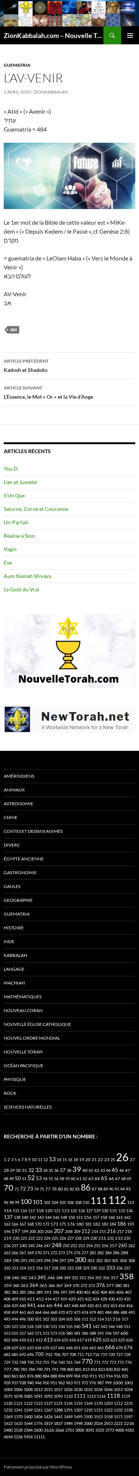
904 (77, 1376)
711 (80, 1354)
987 (100, 1382)
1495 (78, 1416)
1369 (8, 1416)
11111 (39, 1436)
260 (122, 1245)
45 (115, 1169)
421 (80, 1298)
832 (117, 1369)
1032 (88, 1389)
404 (103, 1292)
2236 (129, 1423)
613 (48, 1339)
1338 (128, 1409)
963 (69, 1382)
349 (67, 1277)
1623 (8, 1423)
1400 (28, 1416)
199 (24, 1231)
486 (116, 1312)
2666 (59, 1430)
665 (100, 1347)
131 (113, 1210)
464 (38, 1312)
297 (62, 1260)
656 (85, 1347)
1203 (108, 1403)
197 (15, 1231)
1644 (28, 1423)
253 (81, 1245)
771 (97, 1362)
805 (78, 1369)
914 (109, 1376)
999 (108, 1382)
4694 (8, 1436)
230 (93, 1238)
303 (107, 1260)
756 (53, 1362)
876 (30, 1376)
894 (61, 1376)
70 (8, 1187)
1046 (108, 1389)
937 (14, 1382)
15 (64, 1159)
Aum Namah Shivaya (27, 576)
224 (47, 1238)
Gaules (12, 886)
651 (77, 1347)
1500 (88, 1416)
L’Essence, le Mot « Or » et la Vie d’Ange (48, 392)
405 (111, 1292)
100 (26, 1201)
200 (32, 1231)
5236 (18, 1436)
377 (110, 1285)
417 (56, 1298)
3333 (99, 1430)
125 (73, 1210)
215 (102, 1231)
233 (119, 1238)
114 (7, 1210)
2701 (69, 1430)
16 (70, 1159)
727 (119, 1354)
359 (7, 1285)
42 (96, 1170)
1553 (98, 1416)
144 (48, 1217)
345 (41, 1277)
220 (16, 1238)
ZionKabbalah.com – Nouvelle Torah (53, 35)
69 (129, 1178)
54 (45, 1178)
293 (39, 1260)
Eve (8, 562)
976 (92, 1382)
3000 (79, 1430)
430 (111, 1298)
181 (88, 1223)
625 (121, 1339)
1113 (91, 1396)
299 (70, 1260)
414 (48, 1298)
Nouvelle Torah (23, 1052)
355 (98, 1277)
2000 (88, 1423)
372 (83, 1285)
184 (112, 1223)
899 (69, 1376)
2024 (98, 1423)
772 (105, 1362)
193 (130, 1223)
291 (23, 1260)
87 (94, 1189)
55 (51, 1178)
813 (86, 1369)
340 (15, 1277)
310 (7, 1267)
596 (108, 1333)
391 (48, 1292)
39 (76, 1168)
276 (77, 1252)
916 (117, 1376)
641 (61, 1347)
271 (46, 1252)
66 (111, 1178)
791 (47, 1369)
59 (67, 1178)
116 (23, 1210)
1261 (38, 1409)
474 (85, 1312)
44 (108, 1170)
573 (53, 1333)
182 (96, 1224)
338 (7, 1277)
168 (30, 1223)
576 (61, 1333)
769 (77, 1362)
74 (36, 1188)
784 (31, 1369)
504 (61, 1319)
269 (30, 1252)
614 (57, 1339)
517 (125, 1319)
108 (78, 1202)
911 (93, 1376)
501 (38, 1319)
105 (62, 1202)
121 (57, 1210)
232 (110, 1238)
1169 (88, 1403)
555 (14, 1333)
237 (14, 1245)
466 (46, 1312)
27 (132, 1159)
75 (42, 1188)
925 (125, 1376)
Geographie (18, 900)
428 (103, 1298)
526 (30, 1326)
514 (100, 1319)
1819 (48, 1423)
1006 (18, 1389)
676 (128, 1347)
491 (131, 1312)
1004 (8, 1389)
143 (40, 1217)
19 (81, 1159)
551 (127, 1326)
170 (38, 1223)
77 (47, 1188)
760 (61, 1362)
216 (111, 1231)
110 (86, 1202)
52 (31, 1178)
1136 (68, 1403)
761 (69, 1362)
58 (62, 1178)
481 (100, 1312)
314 (22, 1267)
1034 (98, 1389)
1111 (80, 1396)
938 (22, 1382)
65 (104, 1178)
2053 (108, 1423)
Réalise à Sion (19, 535)
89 (105, 1188)
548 (119, 1326)
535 (69, 1326)
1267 (48, 1409)
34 (45, 1170)
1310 (88, 1409)
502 (46, 1319)
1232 (8, 1409)
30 (18, 1170)
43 (102, 1170)
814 (93, 1369)
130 (105, 1210)
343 (32, 1277)
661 (92, 1347)
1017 (58, 1389)
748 (22, 1362)
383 (14, 1292)
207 (59, 1230)
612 (39, 1339)
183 (105, 1223)
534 (61, 1326)
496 (22, 1319)
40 (84, 1170)
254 (89, 1245)
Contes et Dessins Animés (33, 831)
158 (103, 1217)
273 (61, 1252)
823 (101, 1369)
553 (7, 1333)
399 (71, 1292)
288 (124, 1252)
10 (34, 1159)
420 (72, 1298)
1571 (118, 1416)
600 (124, 1333)
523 (14, 1326)
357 (114, 1277)
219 (7, 1238)
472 (69, 1312)
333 (110, 1267)
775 (120, 1362)
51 (24, 1178)
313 (14, 1267)
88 (100, 1188)
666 (110, 1346)
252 (73, 1245)
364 (33, 1285)
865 (22, 1376)
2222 (118, 1423)
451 (98, 1305)
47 (127, 1170)
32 (31, 1170)
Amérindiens (19, 776)
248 (57, 1245)
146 (56, 1217)
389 (39, 1292)
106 (70, 1202)
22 (100, 1159)
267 (22, 1252)
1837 (58, 1423)
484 (13, 329)
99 (17, 1202)
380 (118, 1285)
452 (106, 1305)
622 (106, 1339)
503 (53, 1319)
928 (7, 1382)
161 (119, 1217)
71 (16, 1188)
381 (126, 1285)
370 (76, 1285)
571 (38, 1333)
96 (6, 1202)
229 (86, 1238)
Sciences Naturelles (28, 1107)
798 (62, 1369)
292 (31, 1260)
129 (97, 1210)
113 (130, 1202)
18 (75, 1159)
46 (121, 1170)
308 (131, 1260)
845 (125, 1369)
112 (117, 1200)
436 (7, 1305)
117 (31, 1210)
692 (22, 1354)
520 (7, 1326)
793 (55, 1369)
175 (62, 1223)
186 (121, 1223)
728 (127, 1354)
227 (70, 1238)
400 (79, 1292)
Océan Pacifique (23, 1065)
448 (75, 1305)
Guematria (17, 65)
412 (40, 1299)
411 (31, 1298)
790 (39, 1369)
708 (72, 1354)
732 (14, 1362)
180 (80, 1223)
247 (47, 1245)
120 (49, 1210)
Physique (15, 1079)
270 (38, 1252)
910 (85, 1376)
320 (62, 1267)
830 (109, 1369)
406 (120, 1292)
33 (38, 1169)
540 (77, 1326)
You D (11, 468)
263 (7, 1252)
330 (93, 1267)
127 (89, 1210)
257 (113, 1245)
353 (82, 1277)
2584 (28, 1430)
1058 (128, 1389)
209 (77, 1231)
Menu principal (130, 35)
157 (96, 1217)
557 (22, 1333)
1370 (18, 1416)
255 (97, 1245)
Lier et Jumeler (21, 482)
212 (86, 1231)
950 (46, 1382)
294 (47, 1260)
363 (24, 1285)
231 (102, 1238)
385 (22, 1292)
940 (30, 1382)
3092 (89, 1430)
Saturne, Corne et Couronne (36, 509)
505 (69, 1319)
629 (14, 1347)
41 (91, 1170)
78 (54, 1189)
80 (60, 1189)
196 (7, 1231)
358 (126, 1276)
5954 (28, 1436)
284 (108, 1252)
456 (129, 1305)
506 (77, 1319)
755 (46, 1362)
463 (30, 1312)
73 (30, 1188)
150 (71, 1217)
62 (85, 1178)
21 (94, 1159)
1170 (98, 1403)
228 (78, 1238)
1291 (68, 1409)
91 (117, 1188)
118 (40, 1210)
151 (79, 1217)
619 (88, 1339)
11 (40, 1159)
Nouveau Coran (23, 1010)
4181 (129, 1430)
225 (55, 1238)
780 (16, 1369)
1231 (128, 1403)
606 (14, 1339)
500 (30, 1319)
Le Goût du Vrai (21, 589)
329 (86, 1267)
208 (69, 1231)
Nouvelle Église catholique (37, 1024)
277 (85, 1252)
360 (16, 1285)
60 (73, 1178)
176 (71, 1223)
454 (121, 1305)
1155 (78, 1403)
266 (14, 1252)
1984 (68, 1423)
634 (38, 1347)
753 (38, 1362)
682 (7, 1354)
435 (127, 1298)
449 (82, 1305)
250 (66, 1245)
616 (72, 1339)
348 (59, 1277)
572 (46, 1333)
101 (38, 1201)
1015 (48, 1389)
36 (56, 1170)
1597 (128, 1416)
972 (85, 1382)
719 (103, 1354)
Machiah (14, 983)
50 (18, 1178)
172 (46, 1223)
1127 (48, 1403)
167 (22, 1223)
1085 (28, 1396)
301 (91, 1260)
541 (87, 1325)
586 (85, 1333)
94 (122, 1188)
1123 (38, 1403)
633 (30, 1347)
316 (39, 1267)
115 (16, 1210)
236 (7, 1245)
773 (112, 1362)
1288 (58, 1409)
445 (49, 1305)
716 (96, 1354)
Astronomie (18, 803)
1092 (48, 1396)
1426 (48, 1416)
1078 (18, 1396)
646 (69, 1347)
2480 (8, 1430)
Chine (10, 817)
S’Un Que (14, 495)
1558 (108, 1416)
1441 (58, 1416)
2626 (49, 1430)
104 (55, 1202)
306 (123, 1260)
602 (7, 1339)
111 (98, 1200)
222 (31, 1238)
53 (39, 1178)
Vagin (10, 549)
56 (56, 1178)
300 (80, 1260)
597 (116, 1333)
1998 (78, 1423)
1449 (68, 1416)
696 (30, 1354)
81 (66, 1188)
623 (113, 1339)
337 (127, 1267)
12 (45, 1159)
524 (22, 1326)
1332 (118, 1409)
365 (43, 1285)
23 (106, 1159)
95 (128, 1189)
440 (22, 1305)
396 (56, 1292)
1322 (108, 1409)
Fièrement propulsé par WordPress (38, 1467)
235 (127, 1238)
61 (79, 1178)
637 (53, 1347)
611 (31, 1340)
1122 (28, 1403)
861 (14, 1376)
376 (100, 1285)
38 (69, 1170)
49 (11, 1178)
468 (53, 1312)
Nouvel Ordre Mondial (32, 1038)
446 (58, 1305)
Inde (9, 941)
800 (70, 1369)
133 (121, 1210)
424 (96, 1298)
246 (39, 1245)
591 (100, 1333)
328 (78, 1267)
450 (90, 1305)
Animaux (14, 790)
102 (47, 1202)
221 (23, 1238)
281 (92, 1252)
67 (117, 1178)
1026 (68, 1389)
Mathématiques (23, 996)
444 (41, 1305)
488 (123, 1312)
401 (87, 1292)
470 (61, 1312)
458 (7, 1312)
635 (46, 1347)
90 (111, 1188)
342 (23, 1277)
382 (7, 1292)
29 (12, 1170)
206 (49, 1231)
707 (65, 1354)
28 (6, 1170)
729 (7, 1362)
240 (23, 1245)
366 (51, 1285)
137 (8, 1217)
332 (101, 1267)
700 (39, 1354)
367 (59, 1285)
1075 (8, 1396)
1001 (128, 1382)
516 (116, 1319)
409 (14, 1298)
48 (6, 1178)
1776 (38, 1423)
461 (22, 1312)
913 (101, 1376)
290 (16, 1260)
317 (47, 1267)
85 (77, 1188)
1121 (18, 1403)
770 (87, 1361)
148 (63, 1217)
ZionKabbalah (50, 92)
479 (92, 1312)
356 (106, 1277)
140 (24, 1217)
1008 (28, 1389)
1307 (78, 1409)
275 (69, 1252)
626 (129, 1339)
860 (7, 1376)
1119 (125, 1396)
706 (57, 1354)
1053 (118, 1389)
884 (46, 1376)
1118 (113, 1396)
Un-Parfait (16, 522)
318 (55, 1267)
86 (85, 1187)
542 (96, 1326)
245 (31, 1245)
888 (53, 1376)
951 (53, 1382)
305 (115, 1260)
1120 (8, 1403)
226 (62, 1238)
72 (23, 1189)
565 (30, 1333)
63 (90, 1178)
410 (22, 1298)
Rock (10, 1093)
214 (95, 1231)
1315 (98, 1409)
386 (31, 1292)
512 (92, 1319)
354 (90, 1277)
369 (68, 1285)
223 (39, 1238)
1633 (18, 1423)
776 (128, 1362)
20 (87, 1159)
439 (14, 1305)
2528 (18, 1430)
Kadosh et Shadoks (26, 365)
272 (53, 1252)
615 (65, 1339)
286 (116, 1252)
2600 (38, 1430)
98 (11, 1202)
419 (63, 1298)
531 (53, 1326)
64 (97, 1178)
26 (122, 1156)
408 (7, 1298)
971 (77, 1382)
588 (92, 1333)
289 (7, 1260)
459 (14, 1312)
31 (24, 1170)
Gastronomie (20, 872)
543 (103, 1326)
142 (32, 1217)
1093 (58, 1396)
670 (119, 1347)
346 (51, 1277)
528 (38, 1326)
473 (77, 1312)
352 (75, 1277)
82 (72, 1188)
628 (7, 1347)
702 (49, 1354)
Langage (14, 969)
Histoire (14, 927)
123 (65, 1210)
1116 (101, 1396)
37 (63, 1170)
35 (51, 1170)
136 (129, 1210)
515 (108, 1319)
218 (128, 1231)
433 (119, 1298)
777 (7, 1369)
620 (97, 1340)
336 (119, 1267)
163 (7, 1223)
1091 (38, 1396)
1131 (58, 1403)
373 (91, 1285)
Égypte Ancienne (24, 859)
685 (14, 1354)
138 (17, 1217)
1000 (118, 1382)
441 (31, 1305)
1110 (68, 1396)
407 (128, 1292)
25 (112, 1159)
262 (131, 1245)
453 (113, 1305)
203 (40, 1231)
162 (127, 1217)
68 (123, 1178)
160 (111, 1217)
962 (61, 1382)
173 (54, 1224)
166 (14, 1223)
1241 (18, 1409)
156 (88, 1217)
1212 (118, 1403)
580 (69, 1333)
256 (105, 1245)
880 (38, 1376)
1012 (38, 1389)
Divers (11, 845)
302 (99, 1260)
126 (81, 1210)
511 (85, 1319)
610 (22, 1339)
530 (46, 1326)
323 (70, 1267)
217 (120, 1231)
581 (77, 1333)
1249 (28, 1409)
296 (55, 1260)
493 (7, 1319)
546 (111, 1326)
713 (88, 1354)
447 (67, 1305)
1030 (78, 1389)
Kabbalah (15, 955)
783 (23, 1369)
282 (100, 1252)
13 (52, 1158)
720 (111, 1354)
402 (95, 1292)
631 (22, 1347)
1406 (38, 1416)
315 (31, 1268)
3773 (109, 1430)
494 (14, 1319)
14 (59, 1159)
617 (80, 1339)
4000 (119, 1430)
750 (30, 1362)
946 (38, 1382)
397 (63, 1292)
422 (88, 1298)
